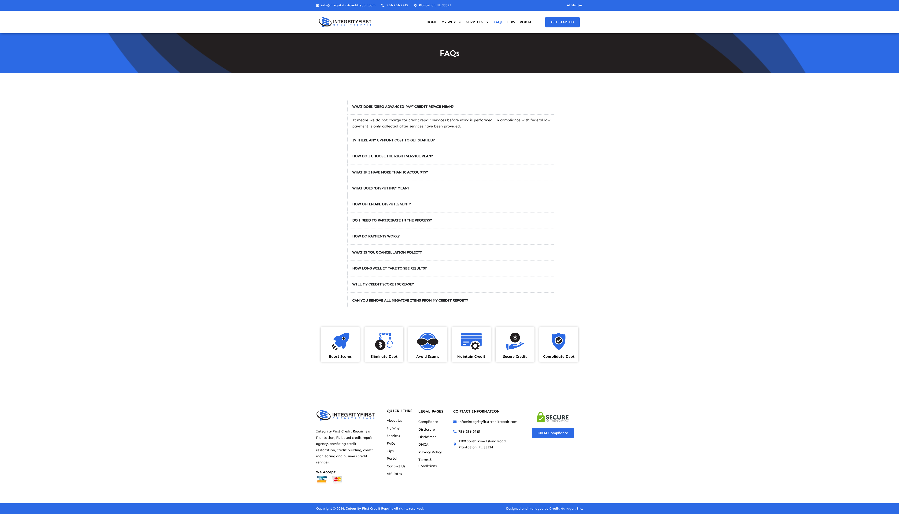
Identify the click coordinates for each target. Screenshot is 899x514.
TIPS (511, 22)
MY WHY (449, 22)
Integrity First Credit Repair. (369, 508)
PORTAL (527, 22)
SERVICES (474, 22)
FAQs (498, 22)
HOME (432, 22)
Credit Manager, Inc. (566, 508)
